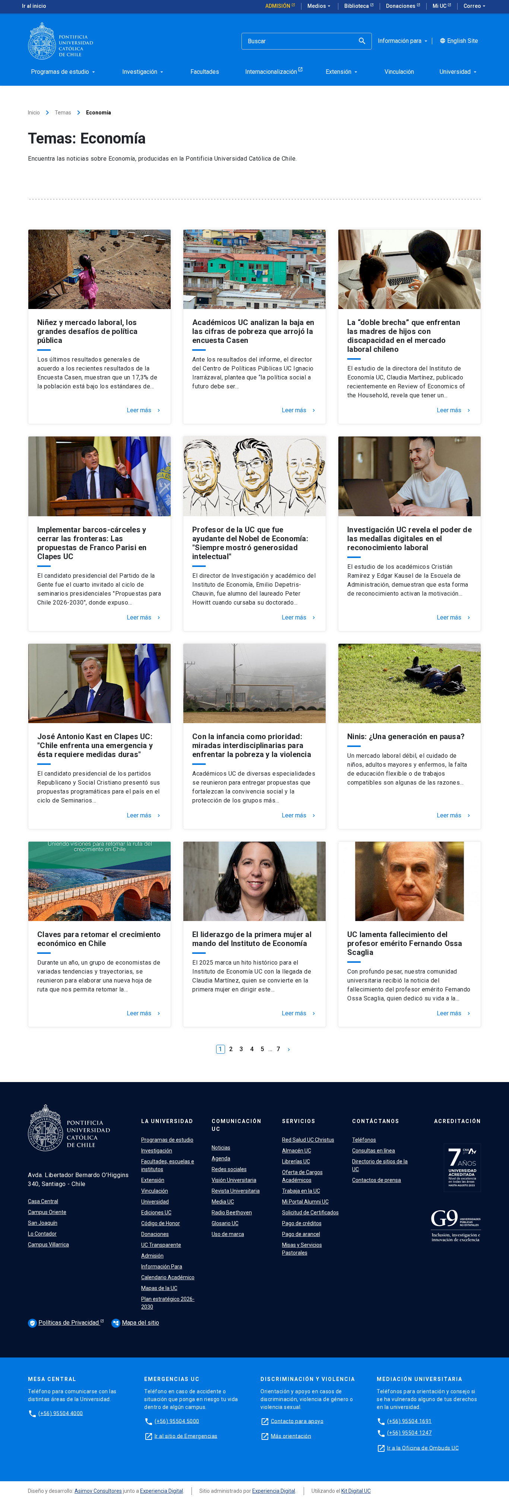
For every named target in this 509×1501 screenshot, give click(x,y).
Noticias (221, 1148)
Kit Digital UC (356, 1491)
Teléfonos (364, 1140)
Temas (63, 113)
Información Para (161, 1267)
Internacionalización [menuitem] (271, 71)
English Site (459, 41)
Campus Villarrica (48, 1245)
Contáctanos (375, 1121)
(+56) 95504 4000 (60, 1413)
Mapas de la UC (159, 1288)
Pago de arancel (301, 1234)
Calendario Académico (168, 1277)
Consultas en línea (373, 1151)
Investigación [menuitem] (143, 71)
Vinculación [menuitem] (399, 71)
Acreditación (457, 1121)
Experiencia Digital (161, 1491)
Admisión (278, 6)
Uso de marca (228, 1234)
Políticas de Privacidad (64, 1322)
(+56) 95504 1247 (409, 1432)
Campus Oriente (47, 1212)
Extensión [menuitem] (342, 71)
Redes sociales (229, 1169)
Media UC (223, 1202)
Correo (475, 6)
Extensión (152, 1180)
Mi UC (440, 6)
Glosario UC (225, 1223)
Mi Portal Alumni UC (305, 1202)
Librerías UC (296, 1161)
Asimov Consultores (98, 1491)
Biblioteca (357, 6)
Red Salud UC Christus (308, 1140)
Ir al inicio (34, 6)
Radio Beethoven (232, 1212)
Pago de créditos (302, 1223)
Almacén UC (296, 1151)
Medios (319, 6)
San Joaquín (42, 1223)
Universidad (155, 1202)
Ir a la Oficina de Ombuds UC (423, 1448)
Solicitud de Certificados (310, 1212)
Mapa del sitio (136, 1322)
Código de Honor (160, 1223)
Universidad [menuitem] (459, 71)
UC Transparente (161, 1245)
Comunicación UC (237, 1125)
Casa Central (43, 1201)
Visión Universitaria (234, 1180)
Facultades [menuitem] (204, 71)
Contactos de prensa (376, 1180)
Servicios (299, 1121)
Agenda (221, 1158)
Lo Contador (42, 1234)
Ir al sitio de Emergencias (186, 1436)
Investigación (156, 1151)
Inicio (34, 113)
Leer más (144, 410)
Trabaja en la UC (301, 1191)
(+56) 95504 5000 (177, 1421)
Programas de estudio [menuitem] (64, 71)
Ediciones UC (156, 1212)
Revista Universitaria (236, 1191)
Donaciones (401, 6)
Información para (403, 41)
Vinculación (154, 1191)
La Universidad (167, 1121)
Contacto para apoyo (297, 1421)
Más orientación (291, 1436)
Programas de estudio (167, 1140)
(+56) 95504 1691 (409, 1421)
